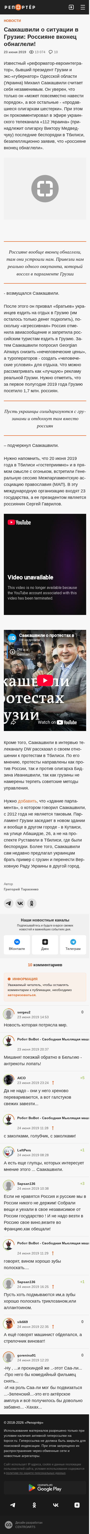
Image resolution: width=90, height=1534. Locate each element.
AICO (21, 1078)
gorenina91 (26, 1355)
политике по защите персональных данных (36, 1473)
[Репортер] (20, 7)
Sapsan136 (26, 1184)
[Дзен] (77, 1505)
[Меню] (83, 7)
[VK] (56, 1505)
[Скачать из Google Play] (45, 1488)
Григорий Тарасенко (21, 889)
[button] (71, 7)
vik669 (22, 1322)
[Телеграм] (13, 1505)
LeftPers (24, 1150)
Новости (12, 21)
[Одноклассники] (34, 1505)
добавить (27, 801)
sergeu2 (23, 1012)
